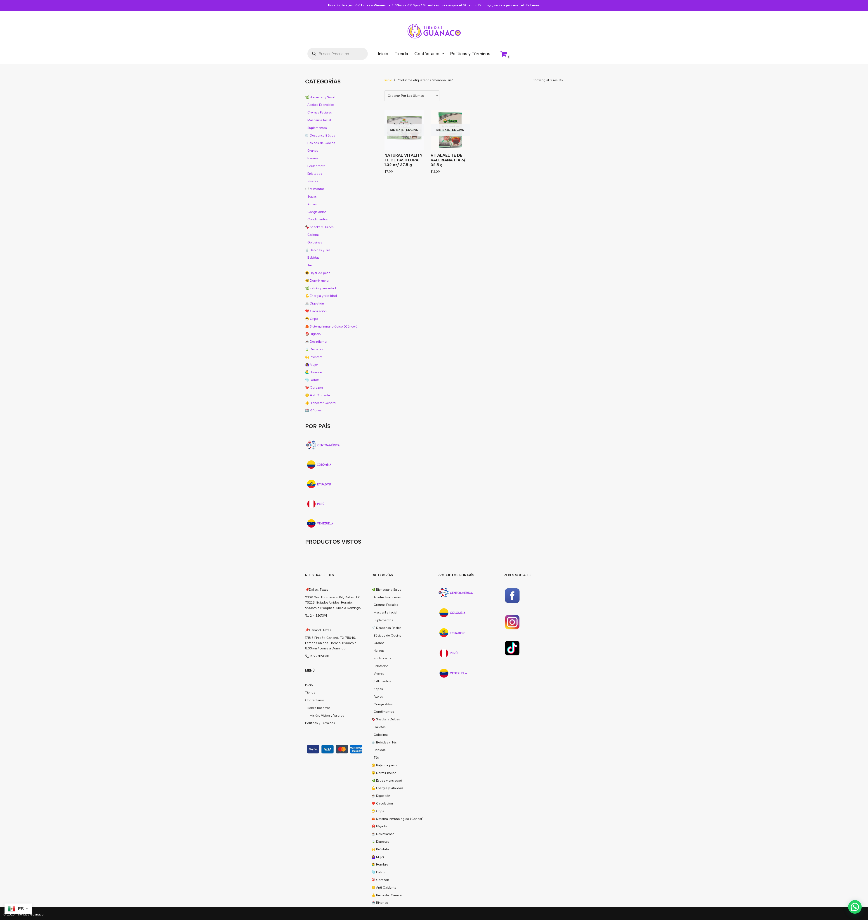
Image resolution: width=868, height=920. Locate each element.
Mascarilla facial (319, 120)
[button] (443, 54)
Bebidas (313, 257)
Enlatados (314, 174)
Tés (310, 265)
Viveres (312, 181)
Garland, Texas (320, 630)
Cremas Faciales (319, 112)
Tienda (401, 53)
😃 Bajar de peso (317, 273)
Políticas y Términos (470, 53)
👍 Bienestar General (320, 403)
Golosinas (314, 242)
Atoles (312, 204)
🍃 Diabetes (314, 349)
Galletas (313, 235)
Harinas (312, 158)
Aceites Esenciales (321, 105)
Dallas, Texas (318, 590)
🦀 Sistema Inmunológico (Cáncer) (331, 326)
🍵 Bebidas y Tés (317, 250)
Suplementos (317, 128)
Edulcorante (316, 166)
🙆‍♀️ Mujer (311, 365)
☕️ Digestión (314, 303)
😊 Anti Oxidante (317, 395)
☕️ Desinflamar (316, 342)
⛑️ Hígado (313, 334)
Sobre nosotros (318, 708)
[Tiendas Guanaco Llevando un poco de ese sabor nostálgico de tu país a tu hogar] (434, 31)
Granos (312, 151)
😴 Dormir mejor (317, 281)
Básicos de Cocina (321, 143)
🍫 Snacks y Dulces (319, 227)
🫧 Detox (312, 380)
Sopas (312, 196)
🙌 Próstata (314, 357)
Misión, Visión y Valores (327, 715)
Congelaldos (316, 212)
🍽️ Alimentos (315, 189)
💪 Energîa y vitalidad (321, 296)
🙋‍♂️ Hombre (313, 372)
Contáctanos (315, 700)
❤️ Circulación (316, 311)
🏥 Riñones (313, 410)
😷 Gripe (311, 319)
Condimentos (317, 219)
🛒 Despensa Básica (320, 135)
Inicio (383, 53)
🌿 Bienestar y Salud (320, 97)
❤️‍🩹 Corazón (314, 387)
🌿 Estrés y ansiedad (320, 288)
